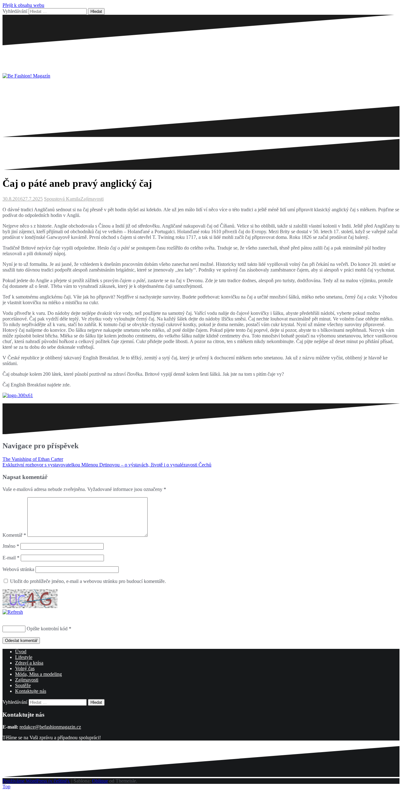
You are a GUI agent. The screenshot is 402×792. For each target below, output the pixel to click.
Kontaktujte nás (30, 691)
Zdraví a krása (29, 662)
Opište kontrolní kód (47, 628)
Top (6, 786)
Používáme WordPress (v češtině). (36, 781)
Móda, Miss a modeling (38, 674)
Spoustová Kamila (62, 199)
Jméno (11, 546)
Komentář (14, 535)
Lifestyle (23, 657)
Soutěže (23, 685)
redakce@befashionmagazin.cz (50, 727)
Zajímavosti (92, 199)
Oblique (100, 781)
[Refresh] (13, 612)
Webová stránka (18, 569)
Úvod (20, 651)
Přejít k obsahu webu (23, 5)
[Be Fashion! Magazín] (26, 75)
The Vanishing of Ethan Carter (33, 459)
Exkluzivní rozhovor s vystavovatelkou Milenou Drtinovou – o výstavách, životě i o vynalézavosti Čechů (107, 464)
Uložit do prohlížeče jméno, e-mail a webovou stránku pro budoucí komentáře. (88, 581)
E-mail (11, 557)
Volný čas (25, 668)
